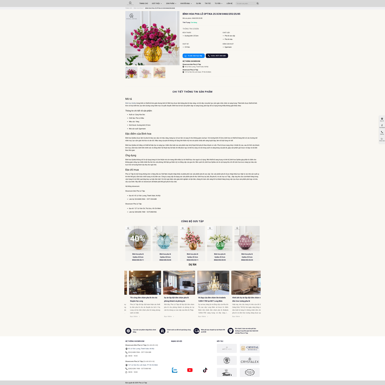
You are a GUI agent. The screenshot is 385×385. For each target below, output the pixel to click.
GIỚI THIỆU (156, 3)
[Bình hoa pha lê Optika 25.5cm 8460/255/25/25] (247, 238)
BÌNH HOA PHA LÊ (138, 8)
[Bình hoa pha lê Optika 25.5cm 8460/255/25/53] (219, 238)
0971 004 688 (218, 56)
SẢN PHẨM (170, 3)
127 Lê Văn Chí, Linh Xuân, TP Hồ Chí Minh (198, 72)
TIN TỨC (208, 3)
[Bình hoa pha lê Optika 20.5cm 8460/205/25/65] (165, 238)
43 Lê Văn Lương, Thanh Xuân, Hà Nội (196, 66)
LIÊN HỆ (229, 3)
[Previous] (125, 244)
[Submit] (257, 3)
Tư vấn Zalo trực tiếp (195, 56)
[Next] (259, 244)
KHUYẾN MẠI (185, 3)
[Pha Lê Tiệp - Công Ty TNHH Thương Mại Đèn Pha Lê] (130, 3)
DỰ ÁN (198, 3)
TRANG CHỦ (143, 3)
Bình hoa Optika (130, 103)
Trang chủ (128, 8)
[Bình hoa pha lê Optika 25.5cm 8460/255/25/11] (192, 238)
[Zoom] (128, 63)
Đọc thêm (133, 316)
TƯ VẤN (217, 3)
